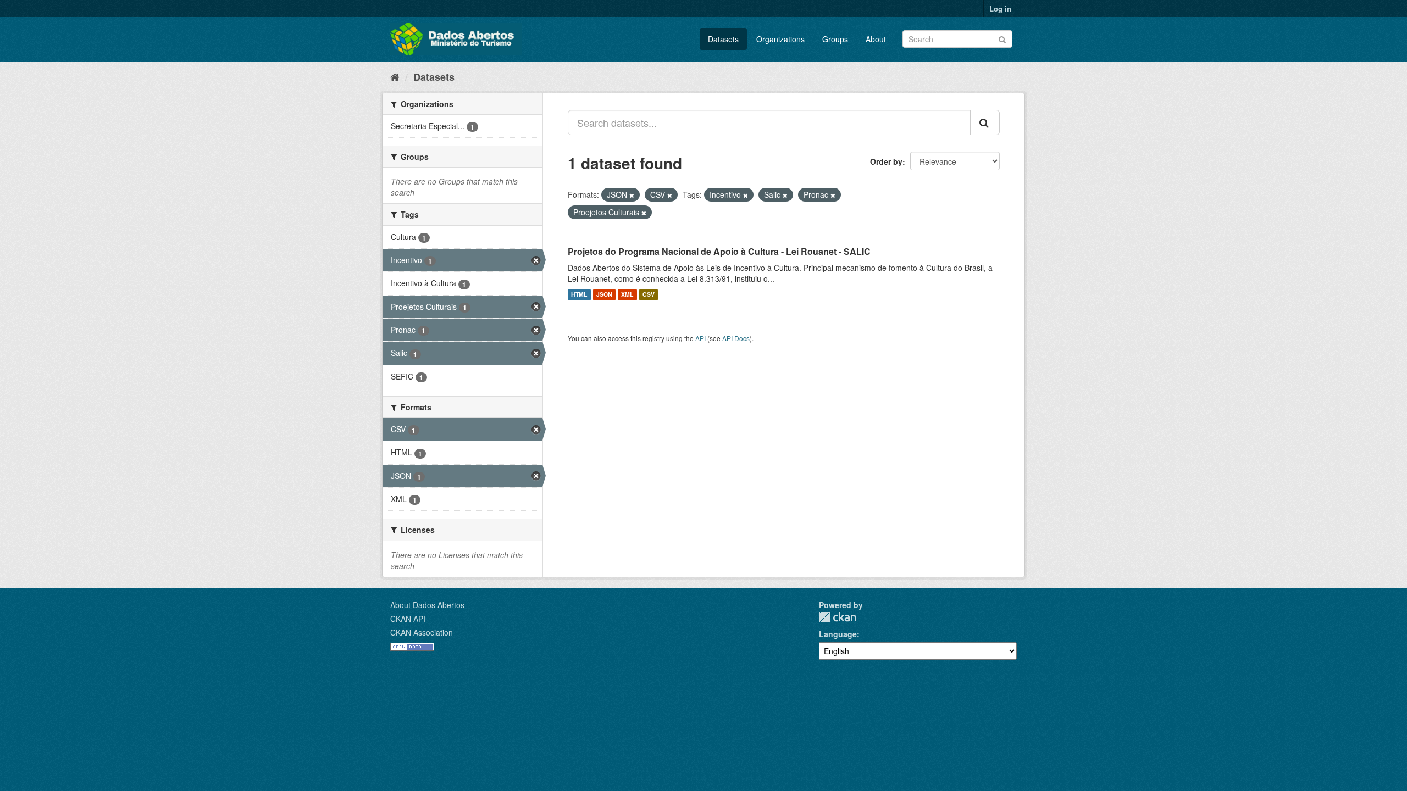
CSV (648, 295)
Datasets (723, 39)
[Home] (395, 76)
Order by (886, 161)
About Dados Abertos (427, 604)
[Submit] (1002, 38)
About (876, 39)
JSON (604, 295)
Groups (835, 39)
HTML (579, 295)
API (700, 338)
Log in (1000, 8)
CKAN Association (421, 632)
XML (627, 295)
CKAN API (407, 618)
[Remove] (631, 195)
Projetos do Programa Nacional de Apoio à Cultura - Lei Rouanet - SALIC (719, 251)
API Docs (736, 338)
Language (838, 633)
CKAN (837, 617)
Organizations (780, 39)
